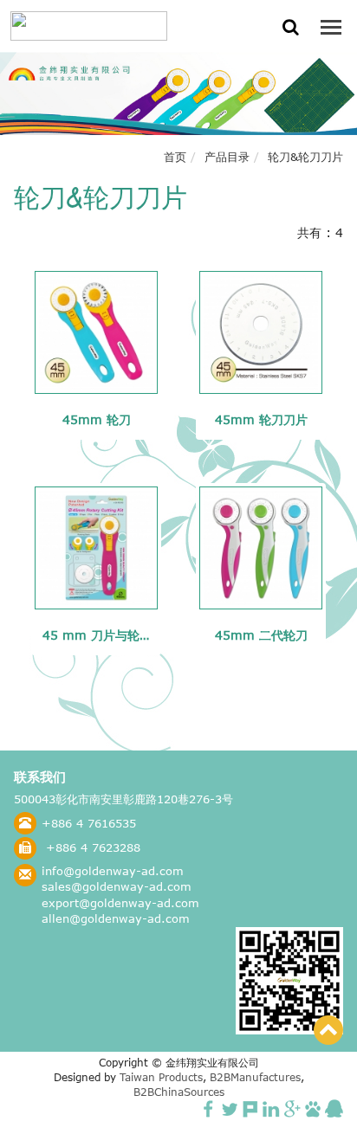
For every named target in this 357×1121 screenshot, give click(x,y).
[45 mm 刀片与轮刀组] (96, 547)
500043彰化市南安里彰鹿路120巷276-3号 (123, 799)
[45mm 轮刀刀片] (260, 332)
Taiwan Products (161, 1077)
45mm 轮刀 (96, 419)
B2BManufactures (255, 1077)
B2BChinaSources (178, 1092)
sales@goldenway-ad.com (116, 886)
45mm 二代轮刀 (261, 635)
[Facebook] (208, 1107)
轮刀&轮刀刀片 (305, 157)
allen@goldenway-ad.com (116, 918)
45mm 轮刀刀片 (261, 419)
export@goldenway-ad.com (120, 903)
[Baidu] (312, 1107)
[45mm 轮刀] (96, 332)
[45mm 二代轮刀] (260, 547)
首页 (175, 157)
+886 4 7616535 (89, 823)
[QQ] (334, 1107)
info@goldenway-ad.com (113, 871)
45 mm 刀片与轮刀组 (103, 635)
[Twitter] (229, 1107)
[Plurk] (250, 1107)
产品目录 (227, 157)
